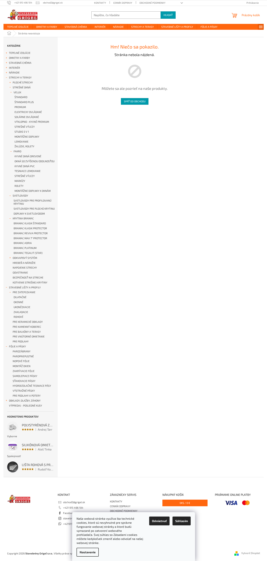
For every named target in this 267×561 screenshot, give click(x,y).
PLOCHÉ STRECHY (23, 82)
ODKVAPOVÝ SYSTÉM (25, 257)
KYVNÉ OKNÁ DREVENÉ (27, 156)
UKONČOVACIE (22, 307)
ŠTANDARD (20, 97)
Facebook (69, 513)
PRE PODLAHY (21, 341)
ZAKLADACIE (21, 312)
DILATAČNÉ (20, 297)
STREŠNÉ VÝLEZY (24, 126)
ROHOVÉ (18, 316)
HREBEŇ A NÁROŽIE (24, 262)
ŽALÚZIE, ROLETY (24, 146)
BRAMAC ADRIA (23, 242)
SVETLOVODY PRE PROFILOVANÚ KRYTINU (32, 202)
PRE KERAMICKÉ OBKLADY (28, 321)
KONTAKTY (100, 2)
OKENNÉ (18, 302)
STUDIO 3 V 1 (21, 131)
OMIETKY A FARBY (19, 57)
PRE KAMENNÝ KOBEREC (27, 326)
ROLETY (18, 185)
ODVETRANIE (20, 272)
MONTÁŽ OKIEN (21, 366)
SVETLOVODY (20, 195)
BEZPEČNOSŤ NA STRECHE (28, 277)
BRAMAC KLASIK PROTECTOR (30, 228)
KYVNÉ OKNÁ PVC (24, 166)
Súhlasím (181, 521)
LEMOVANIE (21, 141)
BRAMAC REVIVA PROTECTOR (31, 233)
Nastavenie (88, 552)
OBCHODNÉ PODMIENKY (152, 2)
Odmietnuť (159, 521)
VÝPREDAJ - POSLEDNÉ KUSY (25, 405)
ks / (185, 502)
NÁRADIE (14, 72)
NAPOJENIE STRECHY (25, 267)
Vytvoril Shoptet (250, 553)
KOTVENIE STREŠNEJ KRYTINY (30, 282)
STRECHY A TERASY (20, 77)
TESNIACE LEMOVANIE (27, 170)
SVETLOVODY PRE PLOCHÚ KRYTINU (34, 208)
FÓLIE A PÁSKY (17, 346)
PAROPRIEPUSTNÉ (23, 356)
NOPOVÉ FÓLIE (21, 361)
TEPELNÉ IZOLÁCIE (19, 52)
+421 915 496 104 (73, 507)
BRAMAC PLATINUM (25, 247)
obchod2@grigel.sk (74, 502)
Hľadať (168, 15)
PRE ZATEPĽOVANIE (24, 292)
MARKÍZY (19, 180)
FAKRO (17, 151)
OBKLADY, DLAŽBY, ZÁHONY (25, 400)
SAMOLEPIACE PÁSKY (25, 375)
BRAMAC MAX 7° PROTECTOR (30, 238)
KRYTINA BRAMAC (23, 218)
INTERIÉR (14, 67)
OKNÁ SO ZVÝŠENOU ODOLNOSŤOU (34, 161)
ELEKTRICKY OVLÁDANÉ (28, 112)
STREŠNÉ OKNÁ (22, 87)
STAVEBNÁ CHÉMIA (20, 62)
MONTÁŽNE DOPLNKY (26, 136)
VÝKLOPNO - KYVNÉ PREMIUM (31, 121)
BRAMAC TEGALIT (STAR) (28, 252)
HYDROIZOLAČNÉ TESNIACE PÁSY (32, 385)
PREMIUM (20, 107)
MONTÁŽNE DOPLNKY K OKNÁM (32, 190)
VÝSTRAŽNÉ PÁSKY (24, 390)
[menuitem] (17, 27)
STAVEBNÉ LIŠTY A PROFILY (25, 287)
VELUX (17, 92)
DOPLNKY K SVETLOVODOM (29, 213)
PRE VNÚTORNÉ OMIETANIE (29, 336)
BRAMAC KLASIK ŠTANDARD (30, 223)
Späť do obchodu (135, 101)
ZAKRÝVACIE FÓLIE (23, 371)
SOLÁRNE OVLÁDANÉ (26, 116)
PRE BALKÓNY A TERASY (27, 331)
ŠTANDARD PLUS (24, 102)
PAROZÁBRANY (21, 351)
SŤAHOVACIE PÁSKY (24, 380)
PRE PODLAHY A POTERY (27, 395)
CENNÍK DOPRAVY (122, 2)
